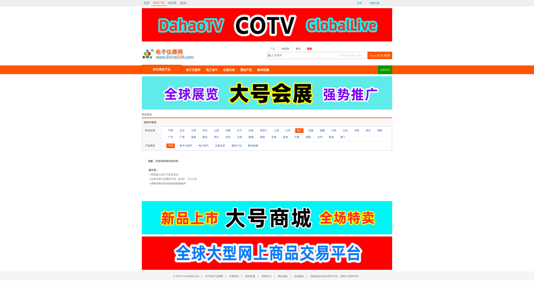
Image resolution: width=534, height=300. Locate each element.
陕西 (262, 137)
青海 (285, 137)
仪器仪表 (229, 69)
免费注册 (374, 3)
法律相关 (234, 276)
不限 (170, 130)
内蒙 (227, 130)
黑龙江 (263, 130)
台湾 (319, 137)
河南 (356, 130)
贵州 (227, 137)
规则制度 (250, 276)
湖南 (379, 130)
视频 (309, 49)
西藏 (250, 137)
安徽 (310, 130)
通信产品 (246, 69)
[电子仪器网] (168, 53)
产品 (272, 49)
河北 (205, 130)
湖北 (368, 130)
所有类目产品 (161, 69)
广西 (182, 137)
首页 (147, 3)
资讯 (298, 49)
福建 (322, 130)
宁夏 (296, 137)
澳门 (342, 137)
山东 (345, 130)
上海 (276, 130)
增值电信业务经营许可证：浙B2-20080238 (334, 276)
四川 (216, 137)
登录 (359, 3)
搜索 (380, 55)
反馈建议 (299, 276)
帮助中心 (267, 276)
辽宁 (239, 130)
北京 (182, 130)
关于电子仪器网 (214, 276)
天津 (193, 130)
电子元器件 (193, 69)
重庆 (205, 137)
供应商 (172, 3)
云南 (239, 137)
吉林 (250, 130)
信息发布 (385, 69)
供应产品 (159, 2)
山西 (216, 130)
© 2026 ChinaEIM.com (186, 276)
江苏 (287, 130)
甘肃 (273, 137)
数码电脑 (263, 69)
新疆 (308, 137)
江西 (333, 130)
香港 (331, 137)
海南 (193, 137)
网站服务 (283, 276)
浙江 (299, 130)
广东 (170, 137)
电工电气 (212, 69)
